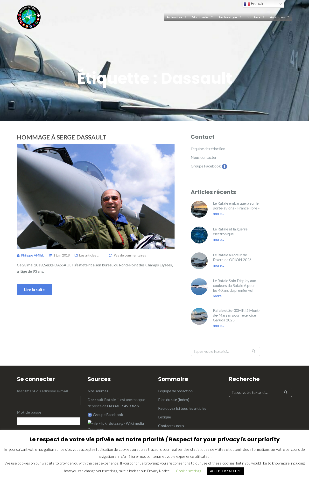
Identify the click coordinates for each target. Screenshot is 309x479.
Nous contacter (204, 157)
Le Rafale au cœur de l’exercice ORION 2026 (232, 257)
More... (218, 213)
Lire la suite (34, 289)
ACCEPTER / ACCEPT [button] (225, 471)
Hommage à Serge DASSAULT (61, 137)
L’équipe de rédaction (208, 148)
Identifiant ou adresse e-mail (42, 391)
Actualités (174, 17)
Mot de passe (29, 412)
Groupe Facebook (206, 166)
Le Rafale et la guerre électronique (230, 231)
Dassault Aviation (123, 405)
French (256, 3)
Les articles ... (89, 255)
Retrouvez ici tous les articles (182, 408)
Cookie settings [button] (188, 471)
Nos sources (98, 391)
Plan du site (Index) (173, 399)
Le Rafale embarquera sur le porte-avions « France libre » (236, 205)
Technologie (227, 17)
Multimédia (200, 17)
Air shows (277, 17)
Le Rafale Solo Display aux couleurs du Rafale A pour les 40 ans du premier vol (234, 285)
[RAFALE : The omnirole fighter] (29, 16)
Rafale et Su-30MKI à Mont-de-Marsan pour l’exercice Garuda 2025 (236, 315)
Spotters (253, 17)
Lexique (164, 417)
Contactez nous (171, 425)
